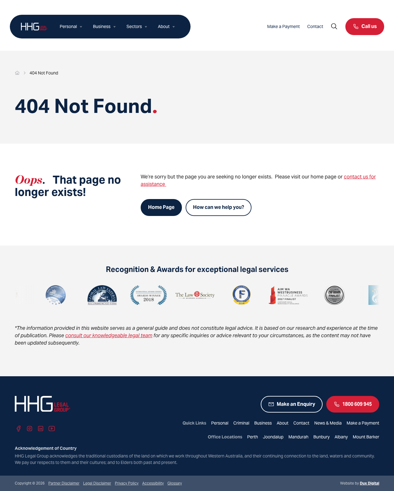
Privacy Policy (127, 483)
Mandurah (298, 437)
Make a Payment (283, 26)
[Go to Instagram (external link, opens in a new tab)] (29, 428)
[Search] (334, 26)
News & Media (328, 423)
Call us (369, 26)
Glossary (174, 483)
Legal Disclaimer (97, 483)
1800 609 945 (357, 404)
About (164, 26)
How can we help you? (218, 207)
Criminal (241, 423)
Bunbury (321, 437)
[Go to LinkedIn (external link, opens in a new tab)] (40, 428)
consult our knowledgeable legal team (108, 335)
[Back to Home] (34, 26)
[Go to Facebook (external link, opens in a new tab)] (18, 428)
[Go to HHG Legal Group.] (17, 72)
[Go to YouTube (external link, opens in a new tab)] (51, 428)
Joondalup (273, 437)
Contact (315, 26)
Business (102, 26)
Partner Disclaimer (63, 483)
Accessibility (153, 483)
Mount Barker (366, 437)
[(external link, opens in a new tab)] (42, 295)
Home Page (161, 207)
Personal (68, 26)
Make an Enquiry (296, 404)
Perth (252, 437)
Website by (359, 483)
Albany (341, 437)
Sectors (134, 26)
